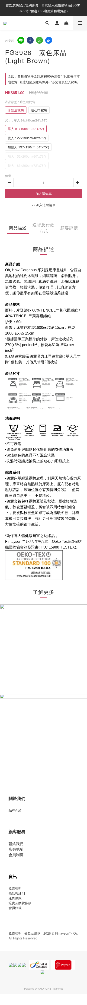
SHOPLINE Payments (50, 988)
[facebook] (30, 40)
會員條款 (15, 907)
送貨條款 (15, 898)
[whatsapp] (39, 40)
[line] (20, 40)
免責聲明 (15, 888)
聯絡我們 (16, 843)
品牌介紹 (15, 810)
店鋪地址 (16, 849)
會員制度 (16, 854)
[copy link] (48, 40)
